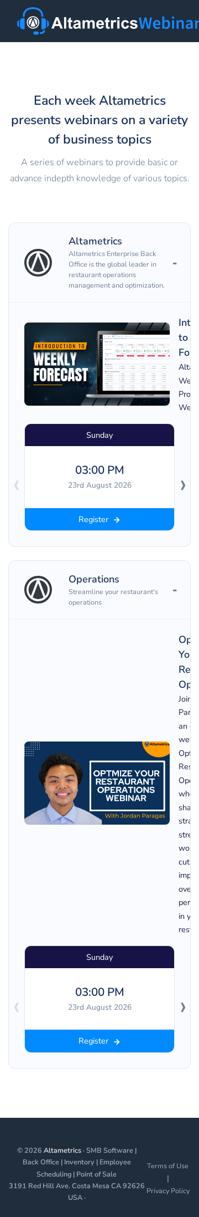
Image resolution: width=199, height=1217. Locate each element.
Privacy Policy (168, 1190)
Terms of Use (167, 1165)
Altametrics (62, 1150)
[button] (99, 263)
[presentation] (16, 484)
